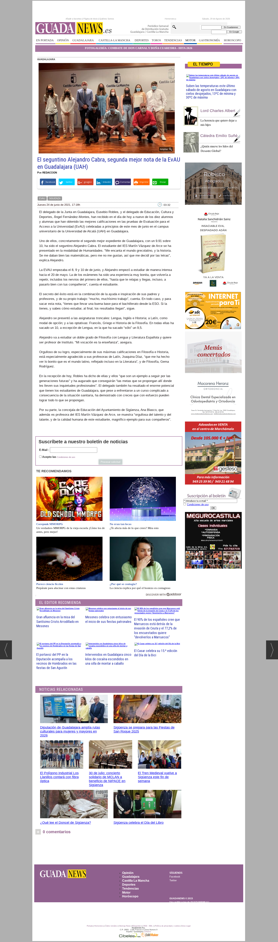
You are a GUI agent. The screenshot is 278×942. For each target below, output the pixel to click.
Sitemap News (125, 926)
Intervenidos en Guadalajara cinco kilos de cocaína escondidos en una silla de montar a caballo (108, 659)
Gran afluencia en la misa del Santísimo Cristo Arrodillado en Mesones (57, 621)
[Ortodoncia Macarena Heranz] (213, 397)
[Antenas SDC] (213, 310)
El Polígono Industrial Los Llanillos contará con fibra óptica (59, 777)
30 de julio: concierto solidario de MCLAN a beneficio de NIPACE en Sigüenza (107, 779)
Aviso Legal (185, 926)
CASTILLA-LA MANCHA (114, 40)
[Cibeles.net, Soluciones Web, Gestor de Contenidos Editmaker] (130, 936)
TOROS (156, 40)
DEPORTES (142, 40)
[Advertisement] (138, 850)
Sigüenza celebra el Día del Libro (138, 823)
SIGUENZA (55, 198)
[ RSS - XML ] (148, 926)
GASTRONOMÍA (209, 40)
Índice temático (112, 926)
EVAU (42, 198)
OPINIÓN (63, 40)
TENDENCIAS (173, 40)
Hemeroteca (170, 19)
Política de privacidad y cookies (167, 926)
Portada (90, 926)
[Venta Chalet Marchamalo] (213, 453)
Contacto (147, 932)
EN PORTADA (45, 40)
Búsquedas (136, 926)
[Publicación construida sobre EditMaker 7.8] (149, 936)
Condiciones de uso (66, 457)
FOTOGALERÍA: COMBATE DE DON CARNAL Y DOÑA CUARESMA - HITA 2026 (138, 48)
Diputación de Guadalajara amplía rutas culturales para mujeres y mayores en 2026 (70, 731)
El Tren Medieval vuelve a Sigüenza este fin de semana (157, 777)
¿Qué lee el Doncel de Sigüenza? (65, 823)
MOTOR (190, 40)
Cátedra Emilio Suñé (219, 135)
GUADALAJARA (83, 40)
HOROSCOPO (232, 40)
